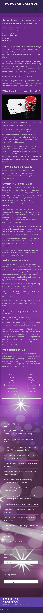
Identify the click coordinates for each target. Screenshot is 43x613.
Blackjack (10, 28)
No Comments (6, 40)
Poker (23, 28)
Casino (18, 28)
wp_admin (7, 39)
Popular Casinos (21, 4)
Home (4, 28)
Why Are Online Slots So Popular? (15, 542)
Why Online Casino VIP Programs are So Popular (21, 504)
